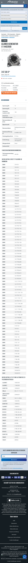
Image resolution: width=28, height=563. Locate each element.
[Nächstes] (26, 60)
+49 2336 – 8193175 (21, 487)
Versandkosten (4, 548)
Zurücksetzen (14, 22)
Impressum (14, 534)
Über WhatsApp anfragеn (10, 92)
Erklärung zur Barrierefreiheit (14, 537)
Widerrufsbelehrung (14, 526)
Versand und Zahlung (14, 531)
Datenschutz (14, 523)
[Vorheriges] (2, 60)
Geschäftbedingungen (22, 558)
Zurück (4, 40)
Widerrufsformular (14, 529)
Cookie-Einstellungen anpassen (14, 561)
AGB (14, 520)
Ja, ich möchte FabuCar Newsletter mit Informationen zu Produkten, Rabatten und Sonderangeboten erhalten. (14, 464)
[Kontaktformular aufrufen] (24, 556)
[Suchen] (25, 6)
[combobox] (14, 12)
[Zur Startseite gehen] (12, 2)
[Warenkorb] (27, 2)
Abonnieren (14, 459)
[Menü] (1, 2)
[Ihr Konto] (24, 2)
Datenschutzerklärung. (18, 468)
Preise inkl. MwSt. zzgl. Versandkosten (8, 76)
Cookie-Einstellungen (14, 540)
